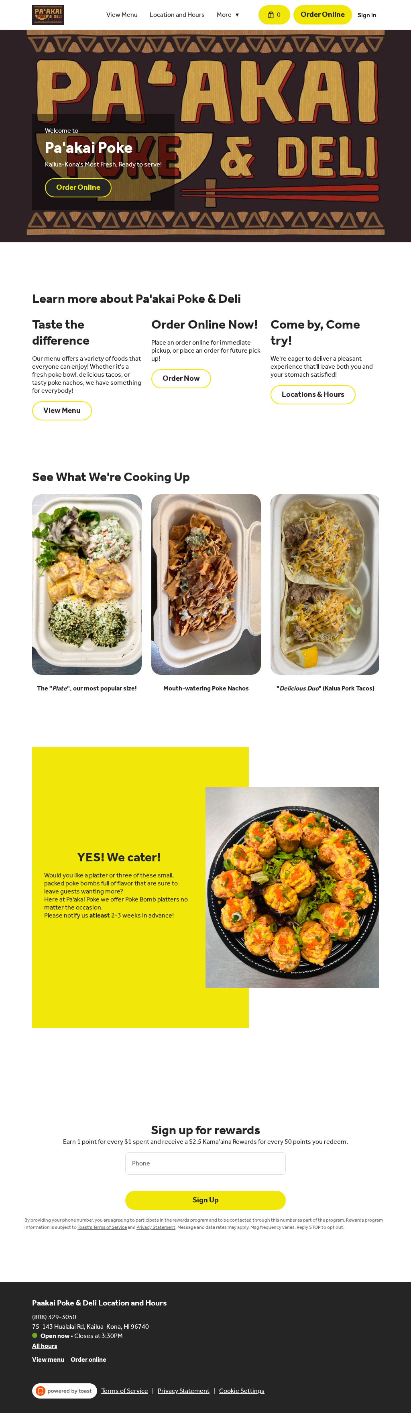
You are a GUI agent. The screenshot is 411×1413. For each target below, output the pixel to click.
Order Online (323, 14)
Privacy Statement (155, 1227)
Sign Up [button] (206, 1200)
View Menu (122, 14)
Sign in (367, 15)
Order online (88, 1359)
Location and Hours (177, 14)
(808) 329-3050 (54, 1316)
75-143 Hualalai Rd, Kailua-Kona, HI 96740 (90, 1326)
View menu (48, 1359)
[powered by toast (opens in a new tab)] (65, 1391)
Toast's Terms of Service (102, 1227)
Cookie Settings (242, 1391)
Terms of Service (124, 1391)
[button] (230, 15)
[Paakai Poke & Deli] (48, 15)
